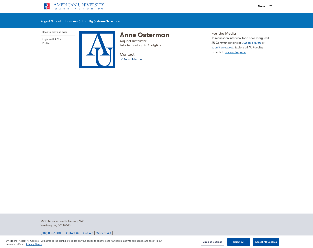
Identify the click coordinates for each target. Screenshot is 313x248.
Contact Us (72, 233)
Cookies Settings (212, 242)
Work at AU (103, 233)
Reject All (238, 242)
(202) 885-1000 (51, 233)
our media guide (235, 52)
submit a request (222, 47)
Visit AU (88, 233)
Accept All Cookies (266, 242)
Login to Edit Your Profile (52, 41)
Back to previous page (54, 31)
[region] (156, 241)
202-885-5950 (251, 42)
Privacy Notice (34, 244)
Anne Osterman (133, 59)
